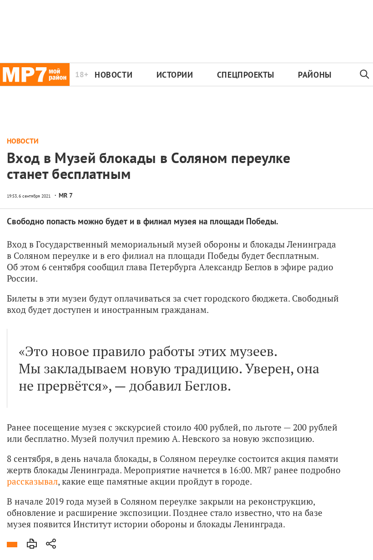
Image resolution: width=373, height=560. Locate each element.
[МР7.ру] (35, 74)
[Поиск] (364, 74)
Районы (314, 74)
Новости (113, 74)
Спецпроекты (245, 74)
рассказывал (32, 481)
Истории (174, 74)
